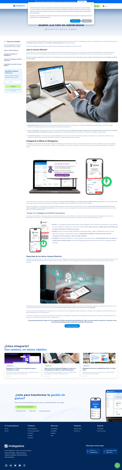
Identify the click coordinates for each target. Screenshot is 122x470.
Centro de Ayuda (101, 431)
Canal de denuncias (9, 457)
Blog (52, 435)
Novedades (54, 431)
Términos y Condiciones (10, 455)
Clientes (7, 431)
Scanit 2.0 (101, 201)
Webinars (53, 433)
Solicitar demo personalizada (25, 407)
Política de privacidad (34, 13)
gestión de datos (41, 209)
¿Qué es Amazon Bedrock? (11, 50)
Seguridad (30, 435)
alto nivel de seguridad (88, 307)
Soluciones (30, 437)
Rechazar (87, 20)
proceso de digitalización (72, 208)
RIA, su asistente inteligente (96, 143)
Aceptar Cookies (75, 20)
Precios (6, 428)
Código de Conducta (21, 453)
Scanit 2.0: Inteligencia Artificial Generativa (13, 59)
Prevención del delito (22, 455)
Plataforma (30, 433)
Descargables (54, 428)
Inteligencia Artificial (74, 311)
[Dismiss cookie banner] (91, 5)
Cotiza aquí (96, 6)
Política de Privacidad (10, 453)
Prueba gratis (82, 1)
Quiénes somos (78, 428)
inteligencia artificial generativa (95, 52)
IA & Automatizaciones (33, 431)
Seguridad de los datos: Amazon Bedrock (13, 64)
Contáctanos (100, 428)
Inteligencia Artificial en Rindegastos (10, 54)
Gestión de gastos (32, 428)
